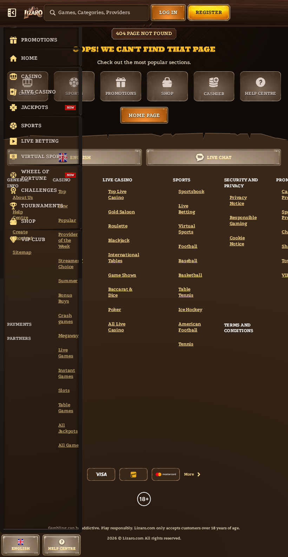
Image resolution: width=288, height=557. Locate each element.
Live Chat (219, 157)
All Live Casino (116, 326)
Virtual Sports (186, 228)
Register (209, 12)
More (189, 474)
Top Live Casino (117, 194)
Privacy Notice (238, 200)
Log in (168, 12)
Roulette (117, 225)
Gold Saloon (121, 211)
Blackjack (118, 240)
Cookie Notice (237, 240)
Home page (144, 115)
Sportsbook (191, 191)
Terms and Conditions (238, 327)
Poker (114, 309)
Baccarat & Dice (120, 292)
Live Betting (186, 208)
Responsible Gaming (243, 220)
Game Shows (122, 275)
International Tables (123, 257)
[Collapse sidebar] (12, 13)
